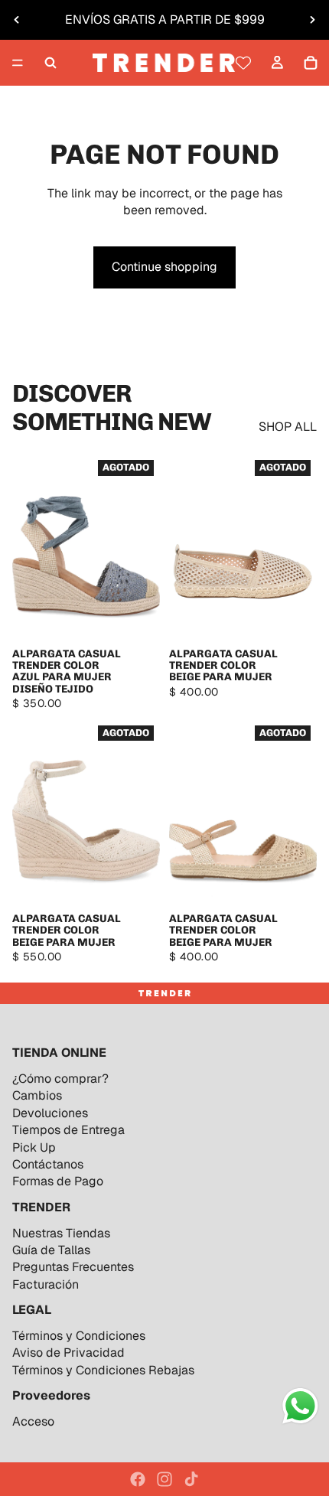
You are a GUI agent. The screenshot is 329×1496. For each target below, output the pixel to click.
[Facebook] (138, 1479)
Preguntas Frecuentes (73, 1267)
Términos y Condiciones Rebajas (103, 1370)
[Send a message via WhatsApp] (300, 1406)
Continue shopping (164, 267)
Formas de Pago (57, 1181)
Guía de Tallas (51, 1250)
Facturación (45, 1284)
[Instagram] (164, 1479)
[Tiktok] (191, 1479)
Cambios (37, 1095)
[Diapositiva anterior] (17, 20)
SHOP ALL (288, 427)
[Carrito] (310, 63)
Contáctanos (47, 1164)
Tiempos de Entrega (68, 1130)
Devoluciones (50, 1113)
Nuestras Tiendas (61, 1233)
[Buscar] (50, 63)
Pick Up (34, 1147)
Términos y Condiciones (78, 1336)
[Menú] (17, 62)
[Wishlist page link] (243, 62)
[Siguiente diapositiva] (312, 20)
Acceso (33, 1421)
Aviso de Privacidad (68, 1352)
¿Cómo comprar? (60, 1079)
